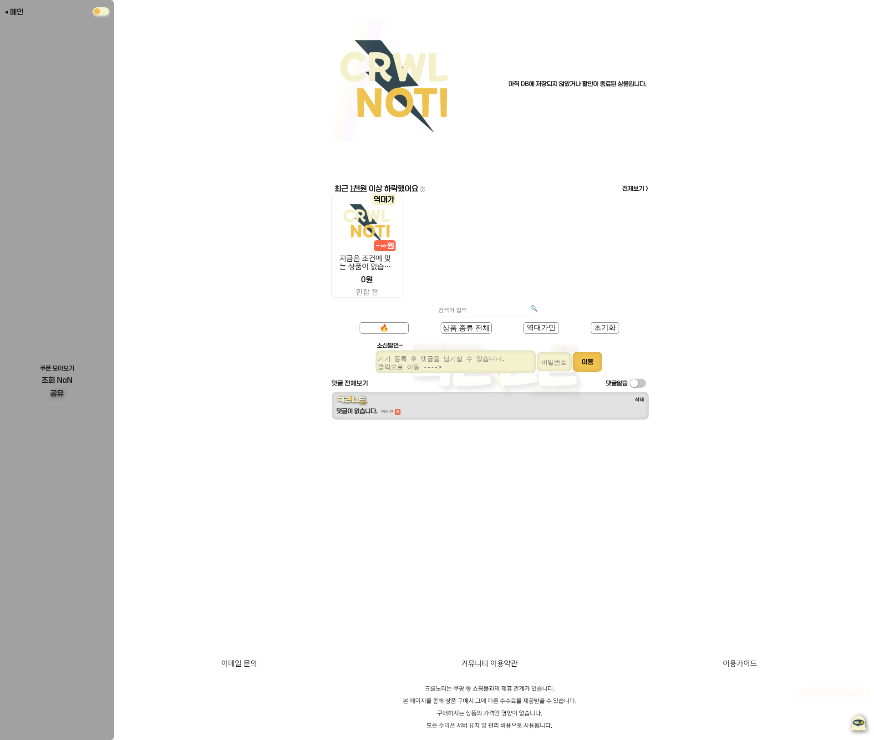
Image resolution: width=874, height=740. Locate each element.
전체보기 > (635, 188)
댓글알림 (617, 383)
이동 (588, 362)
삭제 (639, 399)
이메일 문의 (239, 663)
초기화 (605, 327)
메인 (17, 12)
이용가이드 (740, 663)
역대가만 (541, 327)
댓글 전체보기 (349, 383)
